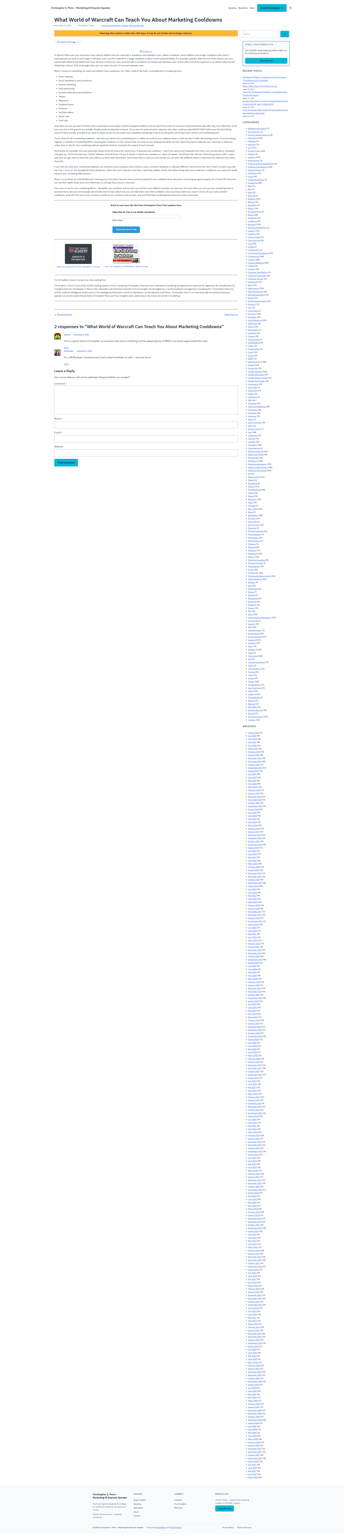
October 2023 (254, 841)
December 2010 (254, 1333)
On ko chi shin (254, 525)
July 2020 (252, 966)
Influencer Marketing (257, 406)
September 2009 (255, 1381)
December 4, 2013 (84, 351)
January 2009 (253, 1407)
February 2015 (254, 1174)
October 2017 (254, 1071)
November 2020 (255, 953)
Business (252, 224)
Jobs (250, 426)
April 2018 (252, 1052)
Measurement (254, 477)
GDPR (250, 358)
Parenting (252, 528)
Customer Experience (257, 275)
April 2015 (252, 1167)
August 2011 (253, 1308)
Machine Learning (255, 451)
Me (249, 474)
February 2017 (254, 1097)
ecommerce (253, 311)
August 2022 (253, 886)
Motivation (252, 499)
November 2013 (255, 1222)
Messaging (252, 483)
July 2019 (252, 1004)
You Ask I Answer (255, 717)
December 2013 (254, 1218)
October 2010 (254, 1340)
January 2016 (253, 1138)
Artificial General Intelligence (260, 164)
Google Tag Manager (256, 381)
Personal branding (255, 531)
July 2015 (252, 1158)
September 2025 (255, 768)
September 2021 (255, 921)
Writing (251, 713)
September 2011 (255, 1305)
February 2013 (254, 1250)
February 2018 (254, 1058)
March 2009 (253, 1400)
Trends (251, 678)
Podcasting (252, 553)
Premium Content (255, 563)
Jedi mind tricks (254, 422)
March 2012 (253, 1285)
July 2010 (252, 1349)
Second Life (253, 621)
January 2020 (253, 985)
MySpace (252, 505)
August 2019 (253, 1001)
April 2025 (252, 784)
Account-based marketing (259, 135)
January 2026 (253, 755)
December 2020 (254, 950)
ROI (249, 611)
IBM (250, 400)
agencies (252, 144)
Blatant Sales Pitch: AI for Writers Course (260, 86)
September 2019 (255, 998)
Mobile (251, 493)
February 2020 (254, 982)
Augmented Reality (256, 180)
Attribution (252, 173)
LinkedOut (252, 445)
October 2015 (254, 1148)
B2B (250, 186)
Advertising (106, 25)
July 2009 (252, 1388)
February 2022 (254, 905)
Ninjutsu (251, 518)
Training (251, 672)
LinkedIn (252, 442)
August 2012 (253, 1269)
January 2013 (253, 1254)
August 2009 (253, 1384)
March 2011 (253, 1324)
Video (250, 691)
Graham (67, 334)
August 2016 (253, 1116)
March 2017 (253, 1094)
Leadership (252, 435)
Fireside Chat (253, 339)
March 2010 (253, 1362)
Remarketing (253, 598)
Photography (253, 537)
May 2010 (252, 1356)
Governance (253, 384)
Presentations (254, 566)
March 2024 (253, 825)
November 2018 (255, 1030)
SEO (250, 627)
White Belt (252, 707)
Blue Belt (252, 205)
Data (250, 285)
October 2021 (254, 918)
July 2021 (252, 927)
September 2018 (255, 1036)
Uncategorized (254, 685)
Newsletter (253, 515)
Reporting (252, 601)
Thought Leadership (256, 662)
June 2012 (252, 1276)
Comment (60, 383)
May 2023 (252, 857)
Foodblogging (253, 342)
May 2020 (252, 972)
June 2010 (252, 1353)
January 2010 (253, 1368)
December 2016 (254, 1103)
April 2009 (252, 1397)
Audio (250, 176)
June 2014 (252, 1199)
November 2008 (255, 1413)
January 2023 (253, 870)
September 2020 (255, 959)
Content (251, 259)
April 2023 (252, 860)
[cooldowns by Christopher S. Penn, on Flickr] (146, 51)
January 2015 (253, 1177)
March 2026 (253, 748)
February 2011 (254, 1327)
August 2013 (253, 1231)
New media (253, 509)
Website (58, 446)
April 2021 (252, 937)
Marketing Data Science (258, 467)
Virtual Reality (254, 697)
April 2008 (252, 1436)
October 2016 (254, 1110)
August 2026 (253, 732)
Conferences (253, 256)
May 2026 (252, 742)
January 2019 (253, 1023)
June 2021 (252, 931)
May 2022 (252, 895)
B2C (250, 189)
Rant (250, 585)
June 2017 (252, 1084)
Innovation (252, 410)
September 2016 (255, 1113)
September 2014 (255, 1190)
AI (249, 148)
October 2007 (254, 1455)
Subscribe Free (266, 61)
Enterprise (252, 323)
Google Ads (253, 368)
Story (250, 646)
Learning (251, 438)
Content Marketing (256, 263)
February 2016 (254, 1135)
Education (252, 317)
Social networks (254, 637)
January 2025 (253, 793)
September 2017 (255, 1074)
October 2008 (254, 1416)
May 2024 (252, 819)
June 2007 (252, 1468)
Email (58, 432)
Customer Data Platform (258, 272)
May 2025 (252, 780)
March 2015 (253, 1170)
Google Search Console (258, 378)
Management (253, 458)
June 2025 (252, 777)
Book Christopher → (272, 7)
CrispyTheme (175, 1527)
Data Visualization (255, 291)
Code (250, 243)
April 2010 (252, 1359)
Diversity (252, 304)
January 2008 (253, 1445)
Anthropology (253, 160)
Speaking (252, 640)
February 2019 (254, 1020)
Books (250, 208)
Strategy (124, 25)
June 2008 (252, 1429)
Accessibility (253, 132)
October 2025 (254, 764)
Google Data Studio (256, 374)
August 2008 (253, 1423)
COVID (251, 266)
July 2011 (252, 1311)
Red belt (251, 595)
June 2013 (252, 1238)
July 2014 (252, 1196)
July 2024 (252, 812)
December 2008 (254, 1410)
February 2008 (254, 1442)
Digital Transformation (257, 301)
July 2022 (252, 889)
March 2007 (253, 1477)
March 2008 (253, 1439)
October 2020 (254, 956)
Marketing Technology (257, 470)
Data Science (253, 288)
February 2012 (254, 1289)
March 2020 (253, 979)
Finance (251, 336)
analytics (252, 157)
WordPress (161, 1527)
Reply (66, 348)
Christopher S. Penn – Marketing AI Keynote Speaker (80, 7)
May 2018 (252, 1049)
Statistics (252, 643)
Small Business (254, 630)
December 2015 (254, 1142)
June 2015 (252, 1161)
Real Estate (253, 589)
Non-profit (252, 521)
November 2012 (255, 1260)
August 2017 (253, 1078)
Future (251, 355)
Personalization (254, 534)
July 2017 (252, 1081)
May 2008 (252, 1432)
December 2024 (254, 796)
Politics (251, 557)
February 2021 (254, 943)
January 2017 (253, 1100)
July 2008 (252, 1426)
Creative (251, 269)
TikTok (251, 665)
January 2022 (253, 908)
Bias (250, 192)
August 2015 (253, 1154)
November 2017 (255, 1068)
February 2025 (254, 790)
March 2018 (253, 1055)
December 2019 (254, 988)
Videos (251, 694)
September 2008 (255, 1420)
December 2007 (254, 1448)
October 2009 (254, 1378)
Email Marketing (254, 320)
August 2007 (253, 1461)
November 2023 (255, 838)
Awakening (252, 183)
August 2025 (253, 771)
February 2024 (254, 828)
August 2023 (253, 847)
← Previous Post (63, 314)
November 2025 (255, 761)
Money (251, 496)
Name (58, 418)
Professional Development (259, 576)
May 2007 (252, 1471)
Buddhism (252, 218)
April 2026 (252, 745)
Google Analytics (255, 371)
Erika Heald (69, 351)
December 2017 (254, 1065)
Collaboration (253, 250)
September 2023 (255, 844)
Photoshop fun (254, 541)
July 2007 (252, 1464)
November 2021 (255, 915)
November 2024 (255, 800)
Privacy (251, 569)
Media (250, 480)
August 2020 (253, 963)
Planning (251, 547)
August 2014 (253, 1193)
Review (251, 608)
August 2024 (253, 809)
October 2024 (254, 803)
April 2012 (252, 1282)
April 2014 (252, 1206)
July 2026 (252, 736)
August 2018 (253, 1039)
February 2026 (254, 752)
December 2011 (254, 1295)
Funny (250, 352)
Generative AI (254, 362)
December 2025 (254, 758)
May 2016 (252, 1126)
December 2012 (254, 1257)
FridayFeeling (254, 349)
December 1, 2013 (81, 334)
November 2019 (255, 991)
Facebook (252, 333)
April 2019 (252, 1014)
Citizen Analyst (254, 237)
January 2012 (253, 1292)
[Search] (284, 34)
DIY (249, 307)
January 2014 (253, 1215)
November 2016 (255, 1106)
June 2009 (252, 1391)
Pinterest (252, 544)
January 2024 (253, 831)
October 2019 (254, 995)
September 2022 (255, 883)
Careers (251, 231)
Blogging (251, 199)
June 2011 (252, 1314)
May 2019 (252, 1011)
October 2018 (254, 1033)
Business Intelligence (257, 227)
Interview (252, 416)
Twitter (251, 681)
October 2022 (254, 879)
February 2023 (254, 867)
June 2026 (252, 739)
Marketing (116, 25)
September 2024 (255, 806)
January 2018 (253, 1062)
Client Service (254, 240)
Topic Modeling (254, 669)
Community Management (258, 253)
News (250, 512)
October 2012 (254, 1263)
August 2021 (253, 924)
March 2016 (253, 1132)
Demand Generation (256, 295)
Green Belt (252, 387)
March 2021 (253, 940)
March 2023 (253, 863)
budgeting (252, 221)
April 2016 (252, 1129)
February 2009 (254, 1404)
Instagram (252, 413)
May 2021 (252, 934)
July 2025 (252, 774)
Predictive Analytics (256, 560)
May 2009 (252, 1394)
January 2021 (253, 947)
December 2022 (254, 873)
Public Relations (255, 579)
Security (251, 624)
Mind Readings (254, 490)
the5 (250, 659)
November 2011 (255, 1298)
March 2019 (253, 1017)
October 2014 (254, 1186)
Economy (252, 314)
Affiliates (252, 141)
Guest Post (252, 390)
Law (249, 432)
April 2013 (252, 1244)
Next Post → (231, 314)
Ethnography (253, 330)
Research (252, 605)
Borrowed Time (254, 211)
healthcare (252, 397)
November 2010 (255, 1337)
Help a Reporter (65, 170)
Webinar (251, 704)
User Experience (255, 688)
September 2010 (255, 1343)
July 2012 (252, 1273)
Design (251, 298)
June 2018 (252, 1046)
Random (251, 582)
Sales (250, 614)
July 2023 (252, 851)
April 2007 (252, 1474)
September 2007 (255, 1458)
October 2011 (254, 1301)
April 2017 (252, 1090)
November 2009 (255, 1375)
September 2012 (255, 1266)
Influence (252, 403)
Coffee (251, 247)
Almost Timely (254, 151)
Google (251, 365)
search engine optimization (259, 617)
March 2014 (253, 1209)
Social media (253, 633)
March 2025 (253, 787)
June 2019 (252, 1007)
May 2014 (252, 1202)
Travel (250, 675)
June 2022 (252, 892)
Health (251, 394)
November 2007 (255, 1452)
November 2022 (255, 876)
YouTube (251, 720)
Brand (250, 215)
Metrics (251, 486)
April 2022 (252, 899)
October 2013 (254, 1225)
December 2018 (254, 1027)
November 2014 (255, 1183)
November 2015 (255, 1145)
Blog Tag (251, 195)
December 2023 (254, 835)
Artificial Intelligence (257, 167)
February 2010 (254, 1365)
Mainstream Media (256, 454)
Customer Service (255, 279)
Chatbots (252, 234)
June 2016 (252, 1122)
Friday (250, 346)
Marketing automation (257, 464)
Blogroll (251, 202)
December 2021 (254, 911)
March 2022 (253, 902)
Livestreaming (254, 448)
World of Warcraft (136, 25)
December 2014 (254, 1180)
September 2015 (255, 1151)
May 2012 (252, 1279)
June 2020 (252, 969)
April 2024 (252, 822)
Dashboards (253, 282)
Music (250, 502)
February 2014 (254, 1212)
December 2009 (254, 1372)
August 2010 (253, 1346)
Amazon (251, 154)
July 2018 (252, 1043)
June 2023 (252, 854)
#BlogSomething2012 (257, 128)
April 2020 (252, 975)
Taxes (250, 653)
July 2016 (252, 1119)
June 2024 (252, 816)
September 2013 (255, 1228)
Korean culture (254, 429)
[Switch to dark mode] (290, 8)
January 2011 (253, 1330)
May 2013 (252, 1241)
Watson (251, 701)
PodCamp (252, 550)
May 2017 (252, 1087)
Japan (250, 419)
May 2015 (252, 1164)
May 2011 (252, 1317)
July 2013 (252, 1234)
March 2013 (253, 1247)
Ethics (250, 326)
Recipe (251, 592)
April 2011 (252, 1321)
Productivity (253, 573)
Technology (253, 656)
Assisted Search (255, 170)
